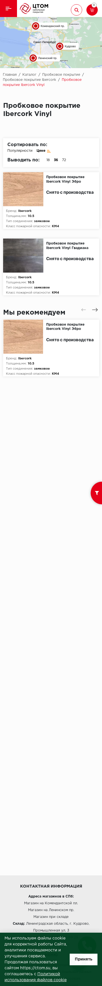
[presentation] (83, 310)
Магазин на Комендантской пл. (51, 903)
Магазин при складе (51, 916)
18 (48, 160)
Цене (41, 150)
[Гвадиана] (24, 256)
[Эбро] (24, 189)
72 (64, 160)
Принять (83, 959)
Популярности (20, 150)
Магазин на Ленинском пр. (51, 910)
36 (56, 160)
